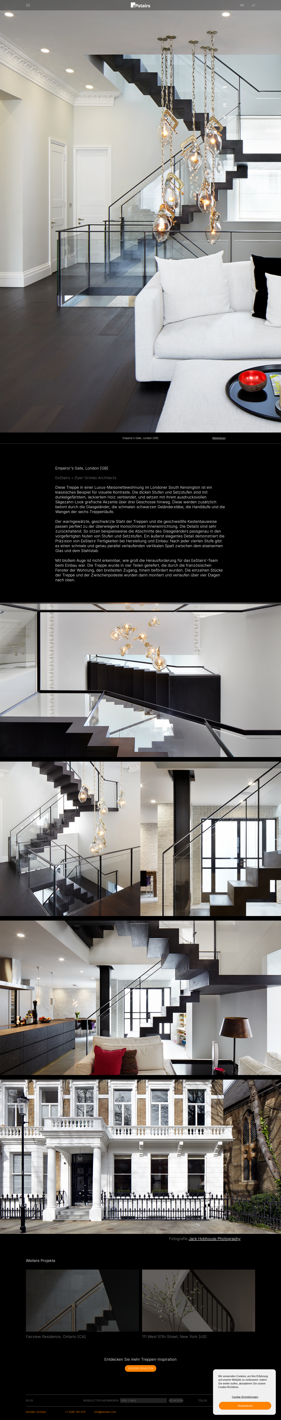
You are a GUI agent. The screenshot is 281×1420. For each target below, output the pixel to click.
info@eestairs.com (105, 1412)
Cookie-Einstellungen (245, 1397)
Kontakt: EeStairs (36, 1412)
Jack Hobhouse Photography (215, 1238)
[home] (140, 5)
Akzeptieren (245, 1405)
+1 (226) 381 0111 (75, 1412)
